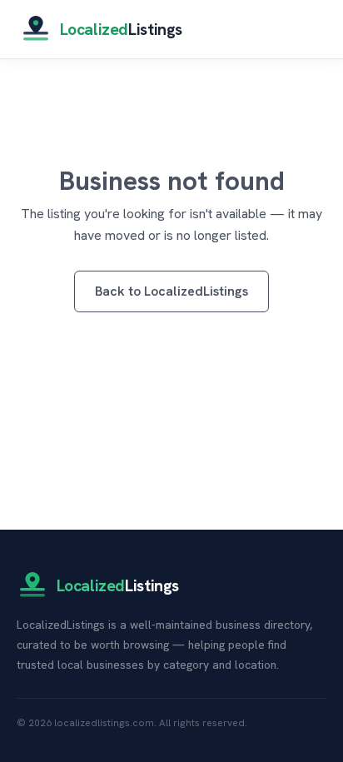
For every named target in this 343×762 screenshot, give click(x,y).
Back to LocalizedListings (171, 291)
